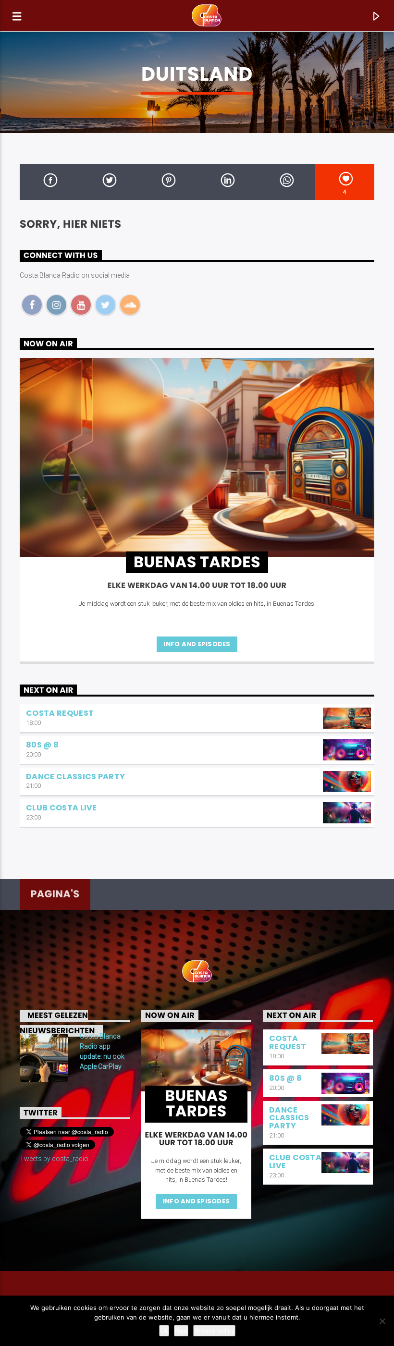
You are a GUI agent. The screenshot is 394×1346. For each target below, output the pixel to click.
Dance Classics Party (75, 776)
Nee (181, 1330)
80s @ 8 (42, 744)
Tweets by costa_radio (54, 1158)
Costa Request (60, 713)
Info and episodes (196, 644)
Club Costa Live (61, 807)
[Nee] (382, 1321)
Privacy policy (214, 1330)
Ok (164, 1330)
